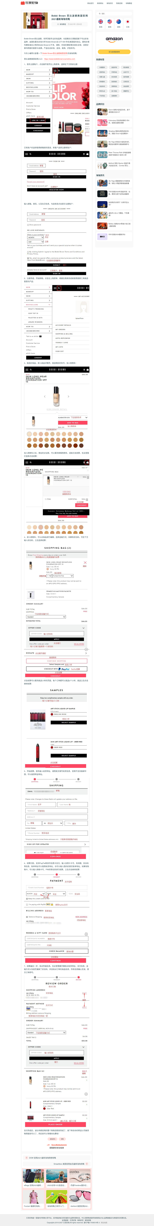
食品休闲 (102, 86)
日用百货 (126, 81)
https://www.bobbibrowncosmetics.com (59, 59)
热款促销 (119, 3)
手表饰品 (114, 72)
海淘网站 (100, 3)
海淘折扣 (110, 3)
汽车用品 (102, 96)
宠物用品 (114, 86)
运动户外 (126, 72)
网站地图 (104, 1222)
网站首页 (90, 3)
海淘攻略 (88, 1220)
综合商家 (114, 77)
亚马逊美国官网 (114, 52)
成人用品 (114, 91)
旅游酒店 (114, 81)
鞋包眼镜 (126, 67)
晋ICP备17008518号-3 (92, 1222)
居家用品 (102, 72)
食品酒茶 (126, 86)
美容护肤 (114, 67)
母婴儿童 (102, 77)
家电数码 (102, 81)
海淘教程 (63, 24)
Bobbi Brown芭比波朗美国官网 (54, 53)
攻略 (62, 1139)
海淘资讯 (52, 1139)
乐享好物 (73, 1220)
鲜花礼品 (102, 91)
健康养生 (126, 91)
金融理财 (114, 96)
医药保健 (126, 77)
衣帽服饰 (102, 67)
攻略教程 (129, 3)
